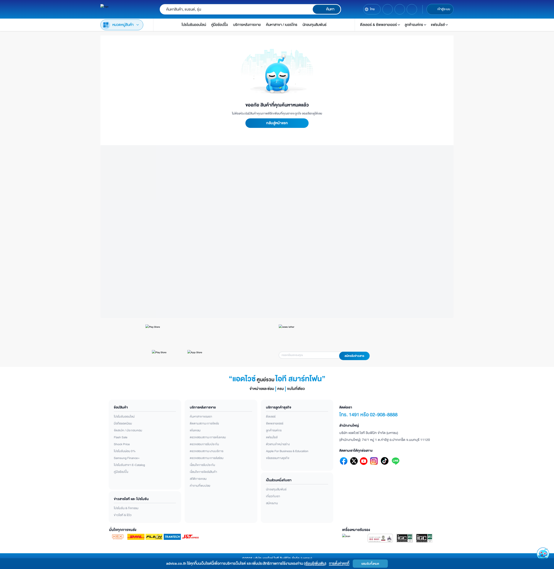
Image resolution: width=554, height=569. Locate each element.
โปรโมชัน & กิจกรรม (126, 508)
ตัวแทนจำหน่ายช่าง (278, 444)
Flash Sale (120, 437)
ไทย (372, 9)
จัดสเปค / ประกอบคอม (128, 430)
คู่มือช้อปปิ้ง (121, 471)
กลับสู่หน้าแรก (277, 123)
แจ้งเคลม (195, 430)
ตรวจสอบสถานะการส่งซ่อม (207, 458)
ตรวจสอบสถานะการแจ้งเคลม (208, 437)
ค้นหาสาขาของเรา (201, 416)
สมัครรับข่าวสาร (354, 356)
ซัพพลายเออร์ (274, 423)
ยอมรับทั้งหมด (370, 563)
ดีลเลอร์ (270, 416)
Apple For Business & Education (287, 451)
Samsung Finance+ (127, 458)
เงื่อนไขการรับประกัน (202, 465)
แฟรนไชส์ (271, 437)
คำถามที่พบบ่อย (200, 485)
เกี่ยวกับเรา (273, 496)
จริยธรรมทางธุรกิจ (277, 458)
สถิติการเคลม (198, 478)
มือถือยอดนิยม (123, 423)
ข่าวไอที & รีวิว (123, 515)
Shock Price (122, 444)
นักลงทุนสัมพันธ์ (276, 489)
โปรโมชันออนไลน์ (124, 416)
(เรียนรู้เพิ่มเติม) (315, 563)
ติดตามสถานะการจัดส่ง (204, 423)
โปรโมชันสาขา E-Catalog (129, 465)
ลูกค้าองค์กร (274, 430)
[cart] (387, 9)
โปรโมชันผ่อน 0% (125, 451)
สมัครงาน (272, 503)
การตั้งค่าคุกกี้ (339, 563)
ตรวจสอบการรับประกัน (204, 444)
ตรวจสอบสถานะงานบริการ (206, 451)
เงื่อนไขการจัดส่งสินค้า (203, 471)
